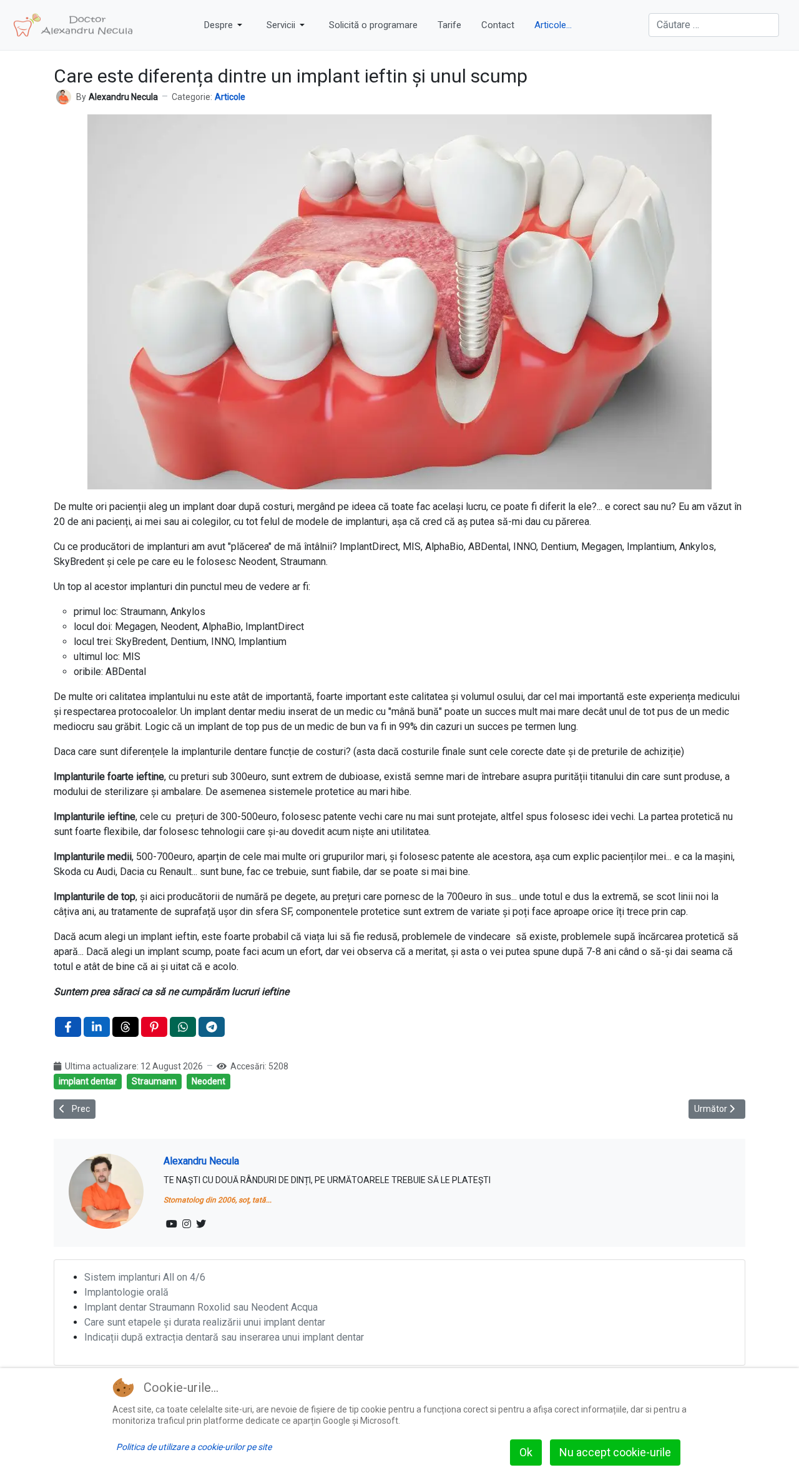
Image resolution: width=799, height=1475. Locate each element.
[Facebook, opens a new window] (68, 1027)
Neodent (208, 1081)
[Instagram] (186, 1224)
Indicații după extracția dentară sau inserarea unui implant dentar (224, 1337)
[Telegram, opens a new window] (212, 1027)
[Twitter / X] (201, 1224)
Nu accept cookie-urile (615, 1452)
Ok (525, 1452)
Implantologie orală (126, 1292)
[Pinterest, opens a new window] (154, 1027)
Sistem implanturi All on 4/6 (144, 1277)
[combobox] (714, 25)
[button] (225, 25)
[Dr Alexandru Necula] (73, 25)
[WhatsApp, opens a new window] (183, 1027)
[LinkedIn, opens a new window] (97, 1027)
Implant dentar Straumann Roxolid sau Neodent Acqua (201, 1307)
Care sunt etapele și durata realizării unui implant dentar (204, 1322)
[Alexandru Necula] (63, 96)
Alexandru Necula (201, 1161)
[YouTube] (171, 1224)
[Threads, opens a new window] (125, 1027)
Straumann (154, 1081)
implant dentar (88, 1081)
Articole (230, 97)
